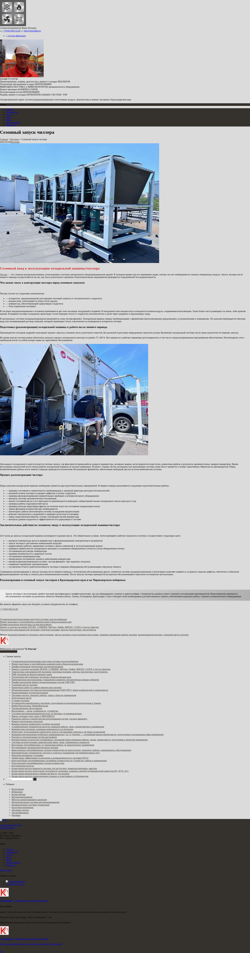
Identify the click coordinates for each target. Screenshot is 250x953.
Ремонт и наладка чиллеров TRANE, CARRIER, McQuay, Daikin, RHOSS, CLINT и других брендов (49, 627)
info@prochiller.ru (32, 31)
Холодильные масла (21, 698)
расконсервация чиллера (150, 634)
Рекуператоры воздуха (23, 766)
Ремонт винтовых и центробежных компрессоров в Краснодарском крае (36, 622)
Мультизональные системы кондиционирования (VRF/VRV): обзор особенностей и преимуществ (60, 690)
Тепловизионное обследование (27, 708)
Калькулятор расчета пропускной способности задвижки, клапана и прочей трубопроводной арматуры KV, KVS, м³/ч (70, 771)
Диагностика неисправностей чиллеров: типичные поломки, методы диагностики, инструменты (48, 630)
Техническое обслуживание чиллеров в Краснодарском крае (41, 677)
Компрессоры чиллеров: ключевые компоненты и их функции (42, 729)
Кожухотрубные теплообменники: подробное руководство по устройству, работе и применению (59, 760)
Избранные (17, 792)
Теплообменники (20, 812)
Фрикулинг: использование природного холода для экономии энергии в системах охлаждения (58, 732)
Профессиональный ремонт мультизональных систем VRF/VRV (43, 682)
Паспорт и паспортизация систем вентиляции (34, 737)
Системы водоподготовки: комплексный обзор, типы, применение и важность (50, 742)
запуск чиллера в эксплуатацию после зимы (76, 634)
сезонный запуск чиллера (176, 634)
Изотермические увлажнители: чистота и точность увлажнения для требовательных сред (56, 753)
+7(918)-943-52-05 (11, 31)
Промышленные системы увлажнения (30, 805)
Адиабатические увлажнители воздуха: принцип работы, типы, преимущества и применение (58, 726)
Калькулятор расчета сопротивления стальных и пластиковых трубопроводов (50, 776)
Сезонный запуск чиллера (24, 685)
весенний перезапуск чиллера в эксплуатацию (31, 634)
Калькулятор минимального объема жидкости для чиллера (40, 773)
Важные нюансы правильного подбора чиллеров (36, 724)
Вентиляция (18, 789)
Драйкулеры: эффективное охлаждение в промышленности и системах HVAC (50, 758)
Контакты (10, 125)
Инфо (8, 120)
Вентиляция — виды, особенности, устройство (35, 711)
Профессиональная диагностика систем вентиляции (26, 624)
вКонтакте (20, 36)
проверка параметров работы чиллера (118, 634)
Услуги (9, 114)
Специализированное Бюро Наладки (10, 826)
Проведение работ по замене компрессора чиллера (36, 687)
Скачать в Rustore (8, 651)
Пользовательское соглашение (47, 944)
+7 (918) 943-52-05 (9, 609)
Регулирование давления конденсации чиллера (35, 747)
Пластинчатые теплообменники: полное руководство (38, 763)
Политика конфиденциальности (16, 944)
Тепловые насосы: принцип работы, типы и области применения (44, 695)
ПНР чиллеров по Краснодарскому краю (32, 674)
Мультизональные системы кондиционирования (35, 802)
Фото (8, 117)
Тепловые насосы (20, 810)
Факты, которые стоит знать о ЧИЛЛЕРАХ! (33, 716)
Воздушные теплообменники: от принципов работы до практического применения (53, 745)
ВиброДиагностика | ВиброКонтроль (30, 706)
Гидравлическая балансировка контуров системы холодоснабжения (33, 619)
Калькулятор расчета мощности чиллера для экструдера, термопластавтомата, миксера (54, 768)
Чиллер (3, 274)
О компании (12, 112)
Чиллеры (14, 139)
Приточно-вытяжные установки (27, 755)
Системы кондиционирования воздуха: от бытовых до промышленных (47, 713)
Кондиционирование (22, 797)
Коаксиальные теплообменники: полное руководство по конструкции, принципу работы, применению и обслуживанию (71, 750)
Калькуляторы (13, 122)
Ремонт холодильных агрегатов (27, 721)
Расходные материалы (22, 807)
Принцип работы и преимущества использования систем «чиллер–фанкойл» (50, 719)
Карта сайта (6, 870)
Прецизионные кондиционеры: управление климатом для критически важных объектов (55, 679)
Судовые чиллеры (20, 700)
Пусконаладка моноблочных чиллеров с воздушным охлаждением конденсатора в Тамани (56, 703)
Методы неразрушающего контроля (29, 799)
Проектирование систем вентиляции (30, 692)
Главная (10, 109)
